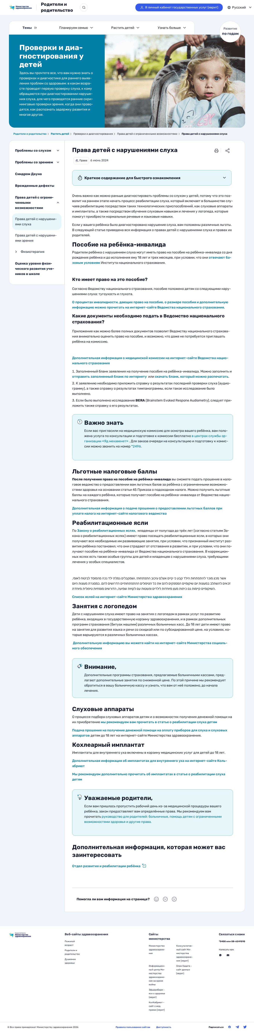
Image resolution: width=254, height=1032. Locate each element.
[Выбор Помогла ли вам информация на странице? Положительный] (156, 899)
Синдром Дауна (28, 174)
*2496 (136, 446)
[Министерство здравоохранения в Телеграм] (237, 1027)
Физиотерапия (32, 252)
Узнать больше (169, 28)
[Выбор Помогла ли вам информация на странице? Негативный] (174, 899)
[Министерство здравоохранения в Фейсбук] (229, 1027)
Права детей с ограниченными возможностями (34, 202)
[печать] (216, 150)
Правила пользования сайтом (133, 1027)
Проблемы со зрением (34, 162)
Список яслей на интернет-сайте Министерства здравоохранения (127, 597)
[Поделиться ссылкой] (228, 150)
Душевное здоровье (70, 961)
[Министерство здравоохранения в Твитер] (245, 1027)
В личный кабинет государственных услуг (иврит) (181, 7)
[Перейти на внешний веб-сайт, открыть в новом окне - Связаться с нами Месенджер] (220, 955)
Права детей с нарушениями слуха (36, 221)
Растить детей (122, 28)
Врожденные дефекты (34, 186)
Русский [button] (239, 7)
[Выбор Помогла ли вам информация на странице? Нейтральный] (165, 899)
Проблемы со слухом (33, 150)
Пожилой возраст (70, 943)
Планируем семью (73, 28)
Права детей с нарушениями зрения (36, 238)
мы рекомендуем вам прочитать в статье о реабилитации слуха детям (159, 722)
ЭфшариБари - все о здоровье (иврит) (157, 993)
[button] (81, 160)
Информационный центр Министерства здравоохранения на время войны (157, 975)
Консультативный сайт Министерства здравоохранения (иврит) (184, 953)
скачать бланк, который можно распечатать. (192, 377)
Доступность (163, 1027)
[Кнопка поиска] (84, 7)
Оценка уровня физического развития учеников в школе (34, 268)
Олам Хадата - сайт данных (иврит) (184, 970)
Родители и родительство (57, 7)
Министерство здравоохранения (157, 950)
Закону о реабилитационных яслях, (107, 531)
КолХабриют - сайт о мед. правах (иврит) (157, 1006)
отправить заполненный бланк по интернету (109, 377)
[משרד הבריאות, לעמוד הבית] (22, 7)
